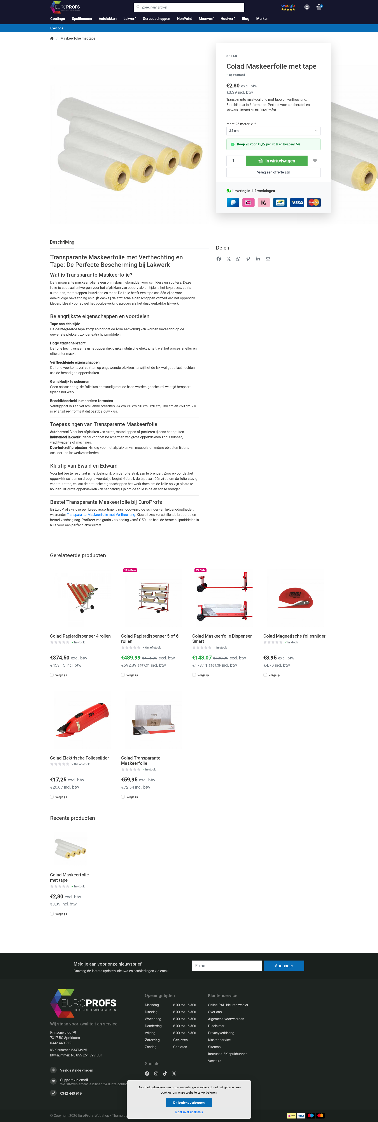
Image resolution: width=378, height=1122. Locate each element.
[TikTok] (166, 1074)
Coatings (57, 19)
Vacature (214, 1061)
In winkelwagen (279, 160)
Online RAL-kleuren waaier (228, 1005)
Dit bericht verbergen (189, 1102)
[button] (306, 7)
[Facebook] (149, 1074)
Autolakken (108, 19)
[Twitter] (176, 1074)
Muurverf (206, 19)
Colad (231, 56)
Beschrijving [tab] (62, 242)
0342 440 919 (61, 1043)
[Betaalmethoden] (291, 1116)
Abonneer (284, 965)
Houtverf (228, 19)
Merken (262, 19)
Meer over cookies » (189, 1111)
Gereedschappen (156, 19)
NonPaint (184, 19)
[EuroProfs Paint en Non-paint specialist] (91, 7)
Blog (245, 19)
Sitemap (214, 1047)
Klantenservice (219, 1040)
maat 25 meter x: (241, 124)
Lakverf (130, 19)
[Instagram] (158, 1074)
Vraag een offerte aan (273, 172)
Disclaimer (216, 1026)
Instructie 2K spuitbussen (227, 1054)
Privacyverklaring (221, 1033)
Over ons (56, 28)
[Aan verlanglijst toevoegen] (315, 161)
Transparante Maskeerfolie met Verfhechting (101, 515)
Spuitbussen (82, 19)
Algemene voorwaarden (226, 1019)
